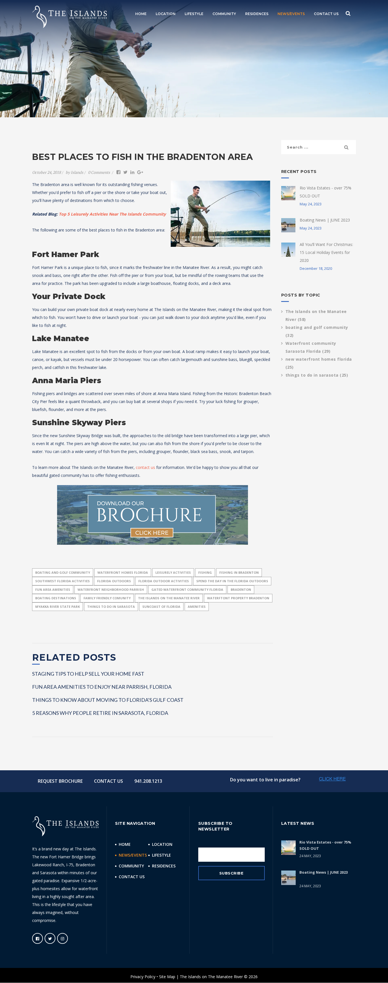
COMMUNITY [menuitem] (224, 14)
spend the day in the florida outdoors (232, 581)
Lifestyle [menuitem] (161, 855)
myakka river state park (57, 606)
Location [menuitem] (162, 844)
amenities (197, 606)
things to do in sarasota (111, 606)
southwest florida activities (62, 581)
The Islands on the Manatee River (169, 598)
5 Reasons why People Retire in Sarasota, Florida (100, 713)
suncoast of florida (161, 606)
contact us (145, 467)
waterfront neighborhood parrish (111, 589)
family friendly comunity (107, 598)
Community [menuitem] (131, 866)
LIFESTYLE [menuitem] (194, 14)
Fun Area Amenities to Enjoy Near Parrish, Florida (102, 687)
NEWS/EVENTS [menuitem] (291, 14)
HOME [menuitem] (141, 14)
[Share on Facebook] (118, 172)
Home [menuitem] (125, 844)
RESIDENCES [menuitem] (256, 14)
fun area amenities (52, 589)
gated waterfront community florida (187, 589)
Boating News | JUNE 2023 (325, 220)
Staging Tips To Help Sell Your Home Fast (88, 674)
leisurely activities (173, 572)
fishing (205, 572)
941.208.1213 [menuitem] (148, 781)
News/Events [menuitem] (133, 855)
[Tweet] (125, 172)
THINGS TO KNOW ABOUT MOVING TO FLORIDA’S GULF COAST (107, 700)
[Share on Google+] (140, 172)
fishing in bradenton (239, 572)
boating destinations (55, 598)
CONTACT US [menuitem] (326, 14)
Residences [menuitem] (164, 866)
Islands (77, 172)
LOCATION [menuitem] (166, 14)
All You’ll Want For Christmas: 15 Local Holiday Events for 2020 (326, 252)
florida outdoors (114, 581)
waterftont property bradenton (238, 598)
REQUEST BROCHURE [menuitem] (60, 781)
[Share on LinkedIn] (132, 172)
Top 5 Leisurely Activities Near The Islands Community (112, 214)
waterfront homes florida (122, 572)
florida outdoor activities (163, 581)
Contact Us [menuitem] (132, 876)
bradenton (241, 589)
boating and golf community (62, 572)
